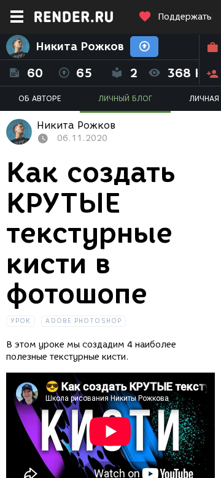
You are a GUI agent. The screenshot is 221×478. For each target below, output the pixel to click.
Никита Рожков (80, 46)
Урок (20, 321)
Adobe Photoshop (83, 321)
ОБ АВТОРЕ (39, 98)
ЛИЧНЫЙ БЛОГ (125, 98)
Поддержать (185, 17)
